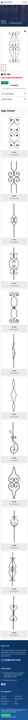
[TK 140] (14, 176)
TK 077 (14, 414)
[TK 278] (14, 132)
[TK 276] (14, 307)
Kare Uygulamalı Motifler (15, 23)
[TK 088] (14, 526)
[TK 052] (14, 569)
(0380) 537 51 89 (12, 660)
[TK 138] (14, 482)
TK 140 (14, 196)
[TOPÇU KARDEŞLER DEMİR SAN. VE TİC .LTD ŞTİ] (7, 2)
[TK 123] (14, 220)
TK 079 (14, 283)
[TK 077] (14, 394)
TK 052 (14, 589)
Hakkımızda (4, 698)
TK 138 (14, 501)
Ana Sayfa (4, 23)
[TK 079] (14, 263)
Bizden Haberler (19, 698)
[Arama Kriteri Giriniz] (22, 2)
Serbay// (3, 717)
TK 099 (14, 458)
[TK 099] (14, 438)
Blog (16, 701)
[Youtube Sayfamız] (5, 684)
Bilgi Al (4, 82)
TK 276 (14, 327)
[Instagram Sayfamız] (2, 684)
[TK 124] (14, 351)
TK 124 (14, 370)
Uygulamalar (4, 703)
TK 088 (14, 545)
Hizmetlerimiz (18, 696)
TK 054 (14, 632)
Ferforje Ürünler (5, 701)
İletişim (16, 703)
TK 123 (14, 239)
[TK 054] (14, 613)
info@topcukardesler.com (10, 680)
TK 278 (14, 152)
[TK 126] (25, 31)
